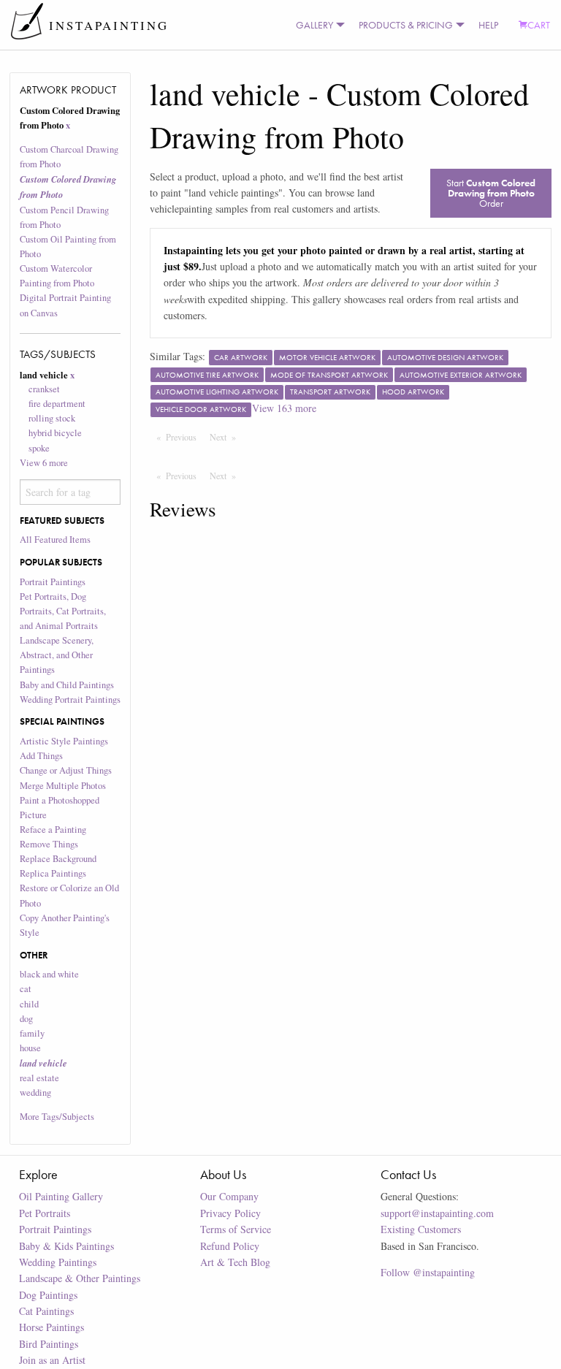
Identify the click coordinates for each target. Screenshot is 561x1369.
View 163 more (284, 408)
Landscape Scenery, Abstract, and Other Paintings (57, 655)
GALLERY (314, 24)
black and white (49, 974)
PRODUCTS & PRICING (406, 24)
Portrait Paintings (52, 582)
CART (538, 24)
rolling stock (51, 418)
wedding (35, 1092)
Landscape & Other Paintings (79, 1278)
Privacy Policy (230, 1213)
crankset (44, 389)
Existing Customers (421, 1229)
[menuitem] (317, 24)
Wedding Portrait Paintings (70, 699)
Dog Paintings (48, 1295)
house (30, 1048)
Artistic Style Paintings (64, 741)
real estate (39, 1078)
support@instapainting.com (437, 1213)
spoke (39, 448)
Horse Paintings (51, 1327)
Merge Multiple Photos (63, 785)
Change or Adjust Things (66, 770)
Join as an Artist (52, 1360)
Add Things (41, 756)
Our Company (229, 1196)
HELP (488, 24)
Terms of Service (235, 1229)
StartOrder (490, 193)
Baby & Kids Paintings (66, 1246)
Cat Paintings (46, 1311)
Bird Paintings (48, 1344)
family (32, 1033)
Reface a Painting (53, 829)
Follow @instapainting (428, 1272)
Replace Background (58, 859)
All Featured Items (55, 539)
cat (25, 989)
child (29, 1004)
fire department (56, 403)
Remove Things (49, 844)
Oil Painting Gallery (61, 1196)
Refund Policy (229, 1246)
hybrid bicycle (55, 433)
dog (26, 1019)
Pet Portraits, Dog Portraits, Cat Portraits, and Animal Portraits (63, 611)
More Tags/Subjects (57, 1116)
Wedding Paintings (57, 1262)
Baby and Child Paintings (67, 685)
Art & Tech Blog (235, 1262)
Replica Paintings (53, 873)
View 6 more (44, 463)
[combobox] (70, 491)
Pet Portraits (44, 1213)
